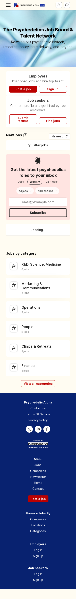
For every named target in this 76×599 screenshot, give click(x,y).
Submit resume (23, 119)
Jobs (38, 465)
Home (38, 483)
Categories (38, 531)
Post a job (23, 89)
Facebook (46, 429)
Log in (38, 550)
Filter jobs (40, 145)
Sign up (53, 89)
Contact (38, 489)
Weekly (35, 181)
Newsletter (38, 477)
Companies (38, 471)
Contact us (38, 408)
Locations (38, 525)
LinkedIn (38, 429)
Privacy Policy (38, 420)
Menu (9, 5)
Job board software (38, 448)
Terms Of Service (38, 414)
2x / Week (52, 181)
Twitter (29, 429)
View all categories (38, 384)
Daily (21, 181)
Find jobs (53, 121)
